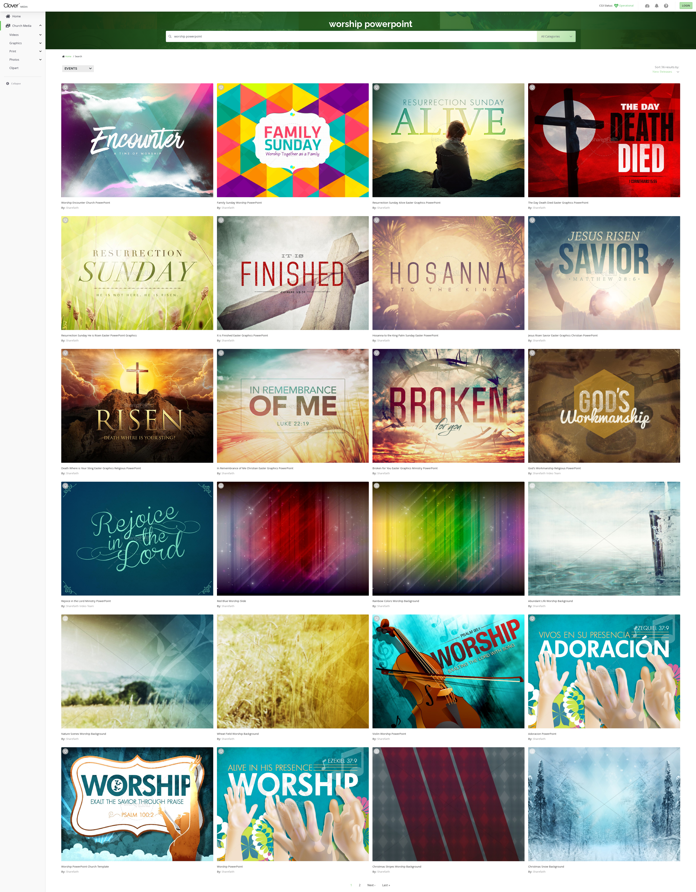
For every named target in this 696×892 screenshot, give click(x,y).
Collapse (16, 83)
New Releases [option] (662, 71)
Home (68, 56)
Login (686, 5)
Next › (371, 885)
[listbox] (666, 71)
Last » (386, 885)
